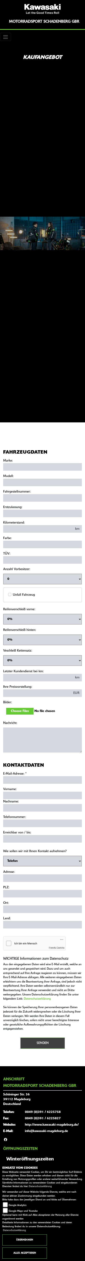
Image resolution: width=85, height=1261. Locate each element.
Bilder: (7, 702)
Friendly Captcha (56, 947)
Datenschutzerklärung (37, 998)
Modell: (8, 476)
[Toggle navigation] (5, 37)
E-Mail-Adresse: (14, 773)
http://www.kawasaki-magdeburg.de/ (52, 1124)
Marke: (8, 460)
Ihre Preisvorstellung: (17, 687)
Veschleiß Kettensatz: (17, 650)
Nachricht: (10, 723)
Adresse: (9, 872)
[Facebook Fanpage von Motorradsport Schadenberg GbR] (5, 1140)
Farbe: (7, 538)
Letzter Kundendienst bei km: (23, 671)
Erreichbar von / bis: (17, 832)
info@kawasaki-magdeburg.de (46, 1131)
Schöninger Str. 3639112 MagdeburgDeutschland (16, 1099)
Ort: (6, 903)
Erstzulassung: (12, 507)
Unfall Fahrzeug (24, 595)
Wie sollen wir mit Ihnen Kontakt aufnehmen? (35, 851)
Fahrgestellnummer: (17, 491)
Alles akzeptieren (24, 1253)
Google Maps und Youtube (23, 1211)
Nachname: (11, 801)
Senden (43, 1043)
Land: (7, 918)
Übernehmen (24, 1240)
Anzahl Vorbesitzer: (16, 569)
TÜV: (6, 553)
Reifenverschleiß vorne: (19, 609)
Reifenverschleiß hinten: (19, 630)
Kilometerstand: (14, 522)
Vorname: (10, 789)
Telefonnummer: (14, 817)
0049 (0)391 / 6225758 (43, 1112)
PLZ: (6, 887)
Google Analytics (17, 1205)
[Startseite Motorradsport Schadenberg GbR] (42, 9)
